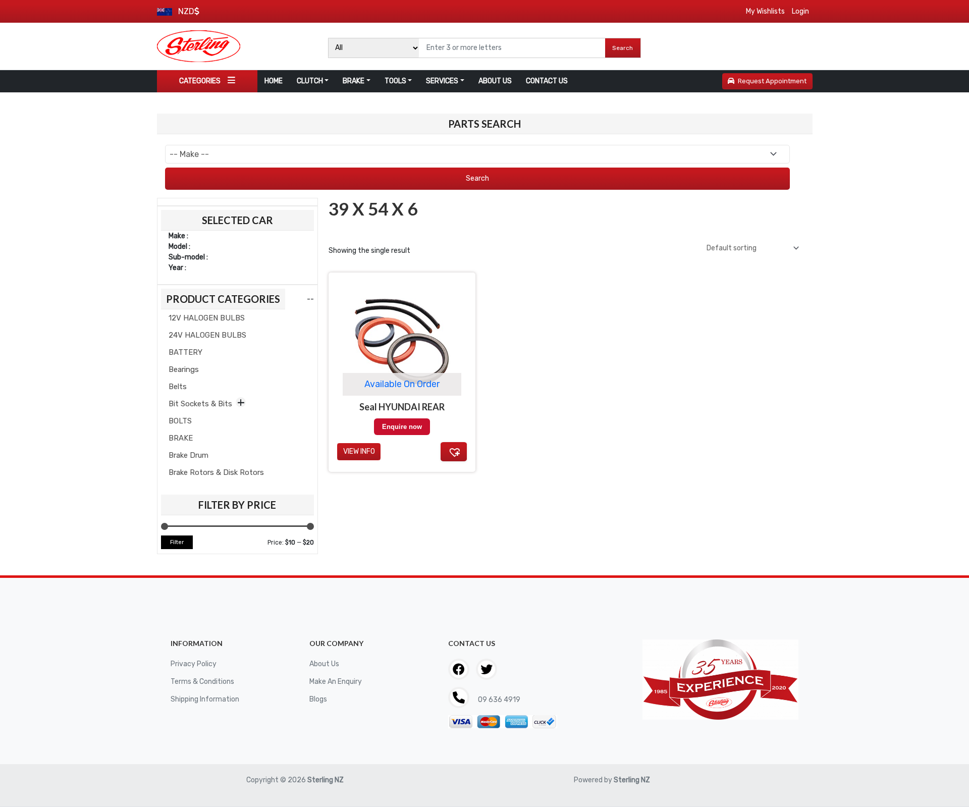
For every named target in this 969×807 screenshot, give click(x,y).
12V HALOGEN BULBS (207, 317)
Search (622, 47)
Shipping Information (205, 699)
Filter (177, 542)
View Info (359, 451)
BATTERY (185, 352)
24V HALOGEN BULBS (207, 335)
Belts (178, 386)
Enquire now (402, 427)
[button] (454, 451)
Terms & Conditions (202, 681)
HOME (273, 81)
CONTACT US (547, 81)
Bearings (184, 369)
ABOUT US (495, 81)
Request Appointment (772, 81)
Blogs (318, 699)
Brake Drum (188, 455)
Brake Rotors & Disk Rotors (216, 472)
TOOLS (395, 81)
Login (800, 11)
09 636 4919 (498, 699)
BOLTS (180, 420)
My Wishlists (765, 11)
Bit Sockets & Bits (200, 403)
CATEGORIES (200, 81)
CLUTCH (310, 81)
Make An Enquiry (335, 681)
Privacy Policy (194, 664)
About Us (324, 664)
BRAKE (353, 81)
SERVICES (442, 81)
